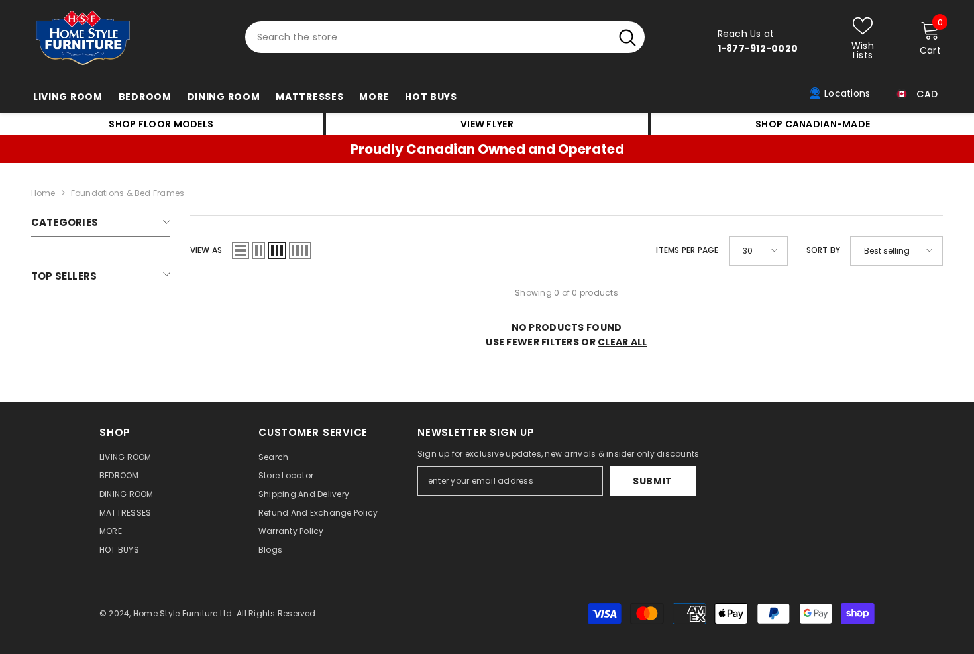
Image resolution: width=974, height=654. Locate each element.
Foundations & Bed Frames (128, 193)
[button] (240, 250)
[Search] (445, 37)
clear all (622, 342)
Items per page (687, 250)
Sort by (823, 250)
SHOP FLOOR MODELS (161, 124)
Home (43, 193)
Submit (653, 481)
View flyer (487, 124)
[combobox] (427, 37)
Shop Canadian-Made (812, 124)
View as (206, 250)
